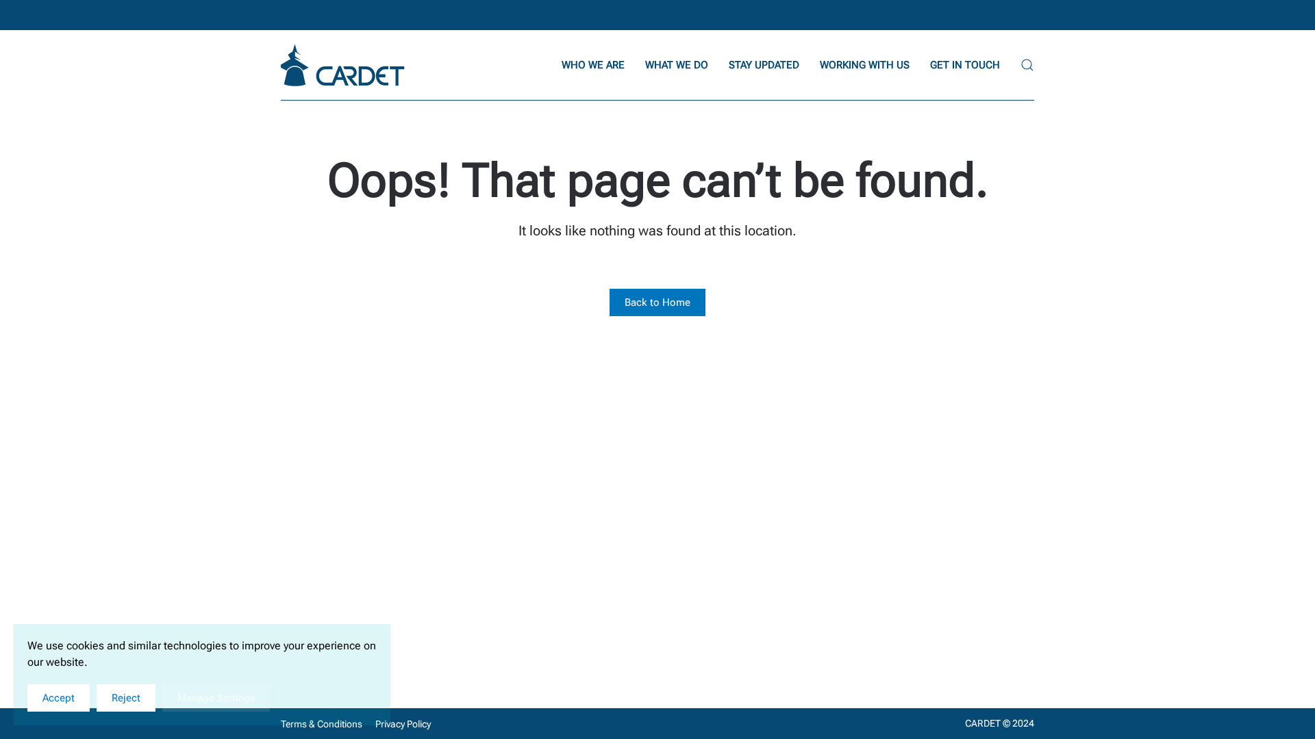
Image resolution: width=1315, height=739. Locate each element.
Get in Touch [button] (965, 65)
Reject (126, 698)
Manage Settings (216, 698)
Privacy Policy (403, 723)
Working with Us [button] (865, 65)
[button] (1027, 65)
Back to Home (657, 302)
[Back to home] (344, 65)
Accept (58, 698)
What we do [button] (676, 65)
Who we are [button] (593, 65)
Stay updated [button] (764, 65)
